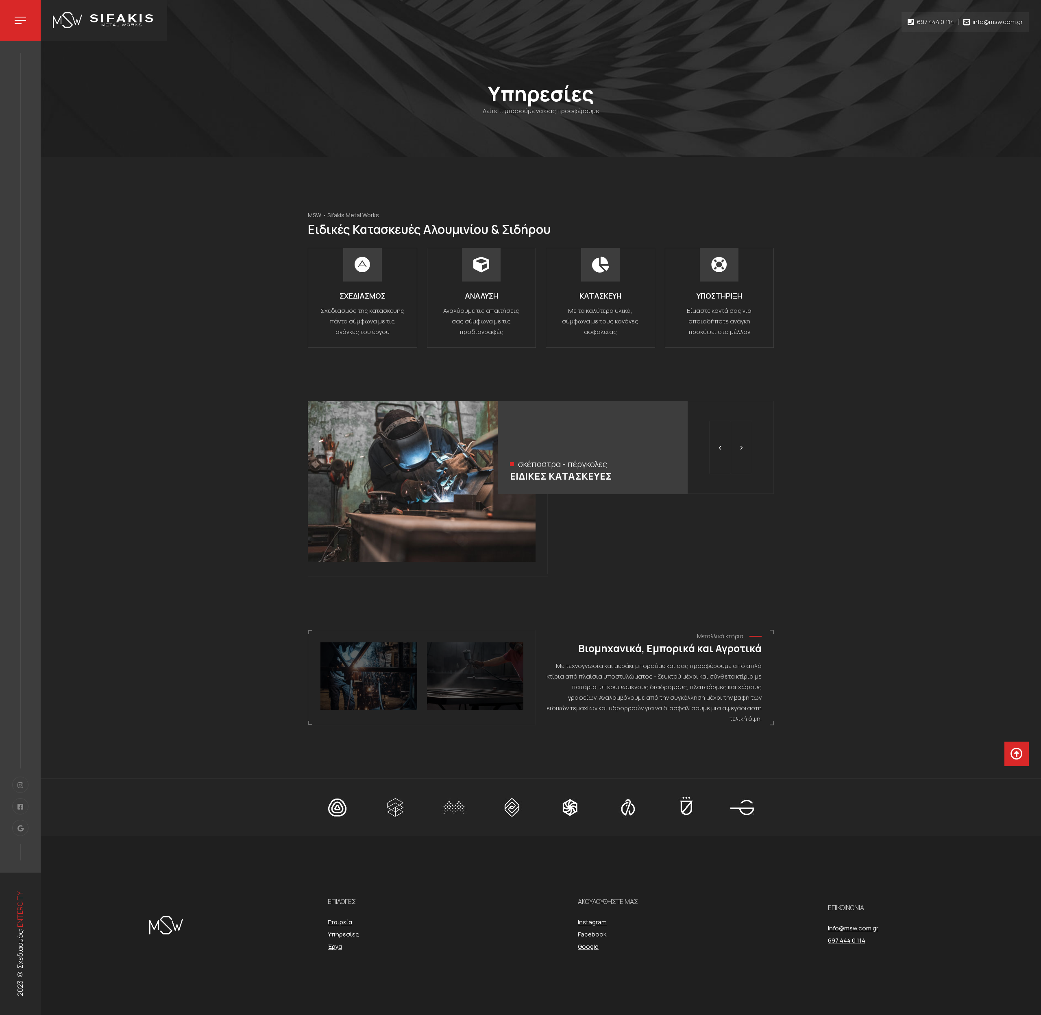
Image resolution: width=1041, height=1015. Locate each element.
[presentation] (720, 447)
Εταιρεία (340, 922)
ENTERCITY (20, 909)
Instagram (592, 922)
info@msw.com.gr (998, 22)
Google (588, 946)
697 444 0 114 (935, 22)
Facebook (592, 934)
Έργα (335, 946)
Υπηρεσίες (343, 934)
